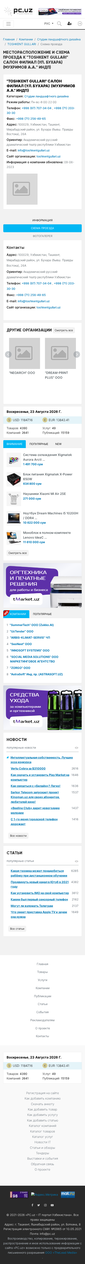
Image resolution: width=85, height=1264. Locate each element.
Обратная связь (42, 1164)
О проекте (42, 1028)
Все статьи (17, 928)
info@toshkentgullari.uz (34, 150)
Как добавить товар (42, 1109)
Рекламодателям (42, 1020)
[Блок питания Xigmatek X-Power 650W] (14, 479)
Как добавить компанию (43, 1098)
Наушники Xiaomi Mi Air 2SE (44, 494)
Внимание (14, 444)
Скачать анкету (42, 1104)
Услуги (42, 980)
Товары (42, 972)
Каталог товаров (42, 1131)
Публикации (42, 996)
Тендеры (42, 1153)
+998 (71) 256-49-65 (31, 118)
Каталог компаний (42, 1126)
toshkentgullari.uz (49, 156)
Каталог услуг (42, 1137)
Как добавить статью (42, 1120)
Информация (42, 220)
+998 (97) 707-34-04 (37, 108)
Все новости (18, 835)
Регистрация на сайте (42, 1093)
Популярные (39, 444)
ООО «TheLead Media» (60, 1252)
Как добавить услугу (42, 1115)
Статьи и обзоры (42, 1148)
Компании (26, 39)
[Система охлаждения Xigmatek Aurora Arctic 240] (14, 460)
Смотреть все (64, 330)
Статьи (42, 1004)
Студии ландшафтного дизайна (59, 39)
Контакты (42, 1036)
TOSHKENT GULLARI (21, 44)
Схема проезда (42, 228)
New (58, 444)
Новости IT (42, 1142)
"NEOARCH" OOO (22, 373)
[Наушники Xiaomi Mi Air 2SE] (14, 499)
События (42, 1012)
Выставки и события (42, 1158)
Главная (9, 39)
